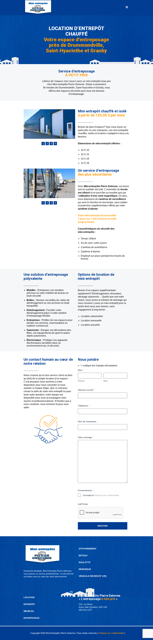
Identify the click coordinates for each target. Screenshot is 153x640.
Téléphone (84, 406)
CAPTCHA (83, 504)
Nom (106, 381)
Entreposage (31, 618)
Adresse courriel (86, 390)
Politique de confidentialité (106, 495)
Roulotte (84, 562)
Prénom (81, 381)
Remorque (85, 569)
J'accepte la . (101, 495)
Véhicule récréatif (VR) (93, 576)
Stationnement (88, 548)
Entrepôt (29, 604)
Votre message (86, 437)
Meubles (29, 611)
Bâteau (83, 555)
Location (29, 597)
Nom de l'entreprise (87, 421)
